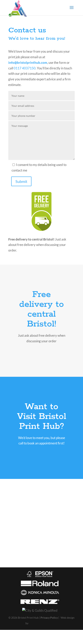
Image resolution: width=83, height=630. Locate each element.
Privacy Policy (49, 617)
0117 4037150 (25, 68)
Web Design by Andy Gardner (43, 624)
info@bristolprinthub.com (27, 63)
